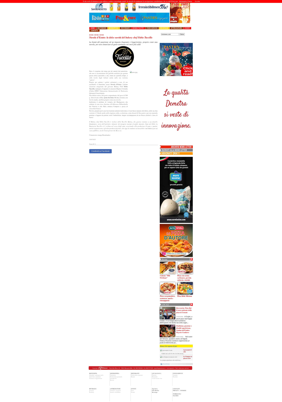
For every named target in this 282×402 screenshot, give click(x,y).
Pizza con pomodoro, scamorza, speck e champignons (167, 298)
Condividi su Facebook (100, 151)
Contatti (94, 30)
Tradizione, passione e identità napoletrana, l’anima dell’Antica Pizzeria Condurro (184, 329)
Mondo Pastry (138, 28)
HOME (91, 35)
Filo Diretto (155, 390)
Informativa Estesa (185, 1)
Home (93, 28)
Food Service (152, 28)
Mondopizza (113, 28)
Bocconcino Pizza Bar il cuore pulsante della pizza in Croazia (184, 310)
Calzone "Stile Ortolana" (165, 276)
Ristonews (101, 28)
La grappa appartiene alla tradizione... (171, 360)
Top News (155, 389)
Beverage (164, 28)
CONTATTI (176, 389)
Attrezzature (176, 28)
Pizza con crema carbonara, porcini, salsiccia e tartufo (184, 277)
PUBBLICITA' (177, 394)
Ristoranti (125, 28)
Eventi (187, 28)
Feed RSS (175, 396)
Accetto (197, 1)
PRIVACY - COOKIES (179, 390)
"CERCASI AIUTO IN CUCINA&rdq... (172, 353)
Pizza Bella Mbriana (184, 296)
